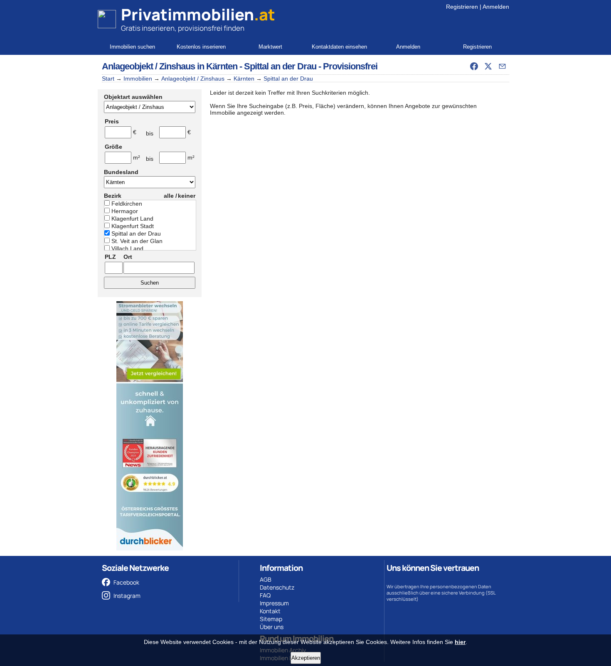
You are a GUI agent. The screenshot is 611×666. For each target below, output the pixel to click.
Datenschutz (277, 587)
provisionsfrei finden (211, 28)
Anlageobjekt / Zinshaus (192, 78)
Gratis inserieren (148, 28)
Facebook (126, 582)
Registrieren (462, 6)
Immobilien (137, 78)
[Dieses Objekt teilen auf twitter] (488, 66)
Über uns (271, 627)
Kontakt (270, 611)
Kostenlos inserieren (201, 47)
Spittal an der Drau (288, 78)
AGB (265, 579)
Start (108, 78)
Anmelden (496, 6)
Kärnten (244, 78)
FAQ (265, 595)
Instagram (126, 596)
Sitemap (271, 619)
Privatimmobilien (198, 14)
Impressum (274, 603)
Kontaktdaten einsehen (339, 47)
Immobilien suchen (132, 47)
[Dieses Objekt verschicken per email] (502, 66)
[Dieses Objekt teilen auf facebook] (474, 66)
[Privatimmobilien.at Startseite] (107, 19)
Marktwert (270, 47)
